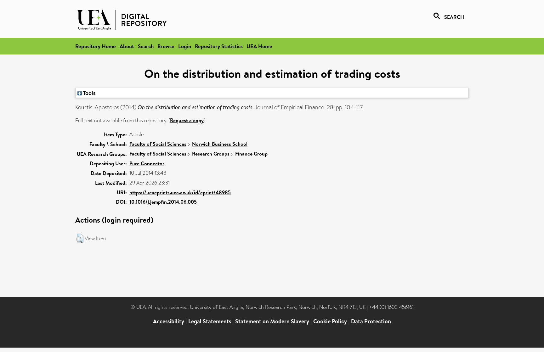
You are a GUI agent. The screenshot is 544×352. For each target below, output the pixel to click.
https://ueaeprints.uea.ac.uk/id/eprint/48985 (180, 192)
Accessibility (168, 321)
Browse (165, 46)
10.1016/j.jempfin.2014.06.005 (163, 201)
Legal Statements (209, 321)
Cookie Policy (330, 321)
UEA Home (259, 46)
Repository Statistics (219, 46)
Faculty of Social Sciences (157, 143)
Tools (89, 93)
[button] (79, 238)
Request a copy (187, 120)
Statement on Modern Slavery (272, 321)
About (127, 46)
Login (184, 46)
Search (146, 46)
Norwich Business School (219, 143)
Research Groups (211, 153)
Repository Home (95, 46)
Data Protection (371, 321)
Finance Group (251, 153)
